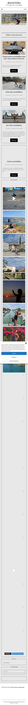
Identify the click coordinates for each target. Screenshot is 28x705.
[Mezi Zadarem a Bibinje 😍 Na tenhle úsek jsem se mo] (14, 593)
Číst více (14, 70)
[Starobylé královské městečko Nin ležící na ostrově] (14, 500)
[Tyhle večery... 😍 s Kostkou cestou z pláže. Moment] (14, 431)
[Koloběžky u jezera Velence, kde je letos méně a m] (14, 640)
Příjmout (14, 353)
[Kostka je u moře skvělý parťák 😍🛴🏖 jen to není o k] (14, 524)
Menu (25, 9)
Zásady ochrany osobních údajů (17, 687)
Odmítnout (14, 357)
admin (21, 61)
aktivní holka (13, 3)
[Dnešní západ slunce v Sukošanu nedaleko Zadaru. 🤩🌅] (14, 547)
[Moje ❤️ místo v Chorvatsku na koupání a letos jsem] (14, 384)
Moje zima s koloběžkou (14, 92)
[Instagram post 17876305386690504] (14, 198)
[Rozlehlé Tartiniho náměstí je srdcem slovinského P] (14, 245)
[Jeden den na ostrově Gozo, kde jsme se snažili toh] (14, 221)
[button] (26, 343)
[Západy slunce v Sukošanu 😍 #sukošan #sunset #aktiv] (14, 477)
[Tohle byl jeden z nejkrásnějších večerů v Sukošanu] (14, 407)
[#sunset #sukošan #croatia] (14, 570)
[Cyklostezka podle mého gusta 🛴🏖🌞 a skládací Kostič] (14, 454)
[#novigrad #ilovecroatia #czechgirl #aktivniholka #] (14, 338)
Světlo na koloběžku (14, 161)
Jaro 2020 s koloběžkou (14, 125)
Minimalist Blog (21, 701)
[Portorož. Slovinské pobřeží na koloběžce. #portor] (14, 314)
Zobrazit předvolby (14, 361)
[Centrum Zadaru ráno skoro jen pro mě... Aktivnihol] (14, 268)
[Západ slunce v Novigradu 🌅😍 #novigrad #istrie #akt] (14, 291)
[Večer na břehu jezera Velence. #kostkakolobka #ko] (14, 617)
